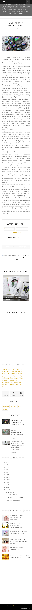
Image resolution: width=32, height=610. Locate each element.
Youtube (21, 395)
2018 (5, 472)
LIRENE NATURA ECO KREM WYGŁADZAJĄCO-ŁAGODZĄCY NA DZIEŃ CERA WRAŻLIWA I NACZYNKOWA (17, 446)
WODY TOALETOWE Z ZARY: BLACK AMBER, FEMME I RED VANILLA (18, 541)
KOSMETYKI (20, 237)
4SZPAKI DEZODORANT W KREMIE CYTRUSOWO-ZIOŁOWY (17, 433)
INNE (19, 406)
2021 (5, 464)
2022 (5, 462)
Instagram (13, 395)
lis (6, 485)
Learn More (13, 14)
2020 (5, 467)
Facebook (6, 395)
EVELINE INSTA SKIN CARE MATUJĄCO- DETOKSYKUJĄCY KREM (17, 422)
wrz (7, 490)
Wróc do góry (24, 608)
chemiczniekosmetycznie (22, 257)
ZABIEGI (5, 409)
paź (7, 487)
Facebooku (10, 229)
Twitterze (23, 229)
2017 (5, 475)
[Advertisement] (16, 580)
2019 (5, 469)
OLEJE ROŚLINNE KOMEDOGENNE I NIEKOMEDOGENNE (16, 526)
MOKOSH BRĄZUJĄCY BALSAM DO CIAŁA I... (15, 298)
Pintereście (17, 232)
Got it (21, 14)
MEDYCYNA (13, 406)
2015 (5, 480)
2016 (5, 477)
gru (7, 482)
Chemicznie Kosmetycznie (13, 605)
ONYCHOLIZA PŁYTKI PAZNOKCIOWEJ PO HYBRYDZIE (16, 518)
